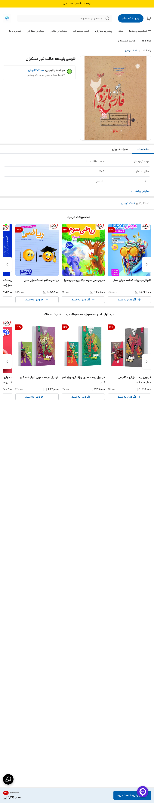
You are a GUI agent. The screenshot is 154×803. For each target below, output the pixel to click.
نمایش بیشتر (142, 191)
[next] (7, 264)
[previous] (146, 264)
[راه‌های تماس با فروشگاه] (8, 779)
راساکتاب (146, 50)
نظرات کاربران (120, 149)
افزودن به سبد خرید (129, 795)
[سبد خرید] (148, 18)
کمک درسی (131, 50)
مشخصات (143, 149)
